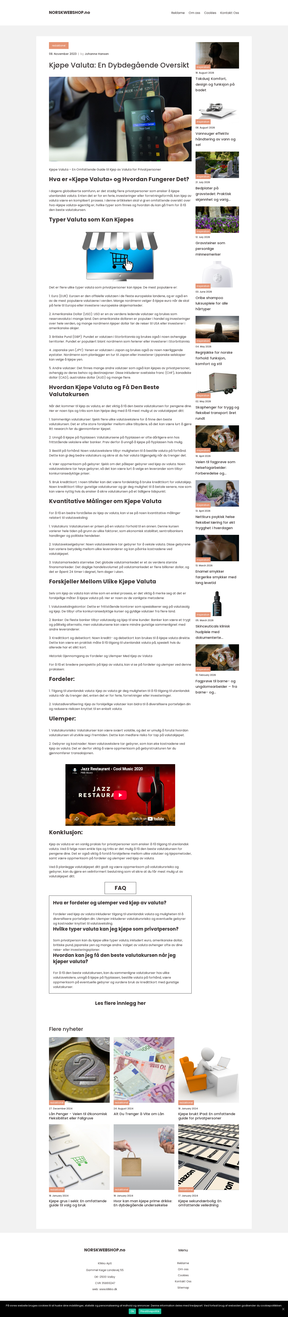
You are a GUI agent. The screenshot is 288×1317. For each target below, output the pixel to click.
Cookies (210, 13)
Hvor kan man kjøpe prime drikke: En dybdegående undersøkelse (143, 1203)
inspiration (203, 67)
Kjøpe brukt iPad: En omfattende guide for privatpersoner (206, 1116)
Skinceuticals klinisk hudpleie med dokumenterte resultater (213, 632)
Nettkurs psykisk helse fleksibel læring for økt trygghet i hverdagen (215, 522)
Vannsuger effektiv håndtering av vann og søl (215, 139)
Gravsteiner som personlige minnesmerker (210, 248)
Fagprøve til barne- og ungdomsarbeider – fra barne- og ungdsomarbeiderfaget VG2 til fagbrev (216, 687)
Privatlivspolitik (149, 1311)
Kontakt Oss (229, 13)
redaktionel (58, 45)
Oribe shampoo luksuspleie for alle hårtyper (212, 303)
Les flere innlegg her (120, 1003)
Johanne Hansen (97, 53)
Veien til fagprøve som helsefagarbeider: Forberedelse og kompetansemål (215, 467)
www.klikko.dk (108, 1289)
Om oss (194, 13)
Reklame (178, 13)
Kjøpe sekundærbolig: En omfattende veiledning (199, 1203)
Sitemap (183, 1288)
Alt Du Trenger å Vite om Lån (139, 1114)
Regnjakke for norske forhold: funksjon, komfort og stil (214, 358)
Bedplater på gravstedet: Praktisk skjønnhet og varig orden (213, 194)
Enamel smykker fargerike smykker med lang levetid (216, 577)
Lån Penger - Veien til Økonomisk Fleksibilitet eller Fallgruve (78, 1116)
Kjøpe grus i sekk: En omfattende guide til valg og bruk (78, 1203)
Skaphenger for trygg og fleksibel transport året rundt (217, 413)
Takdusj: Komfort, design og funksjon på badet (215, 84)
